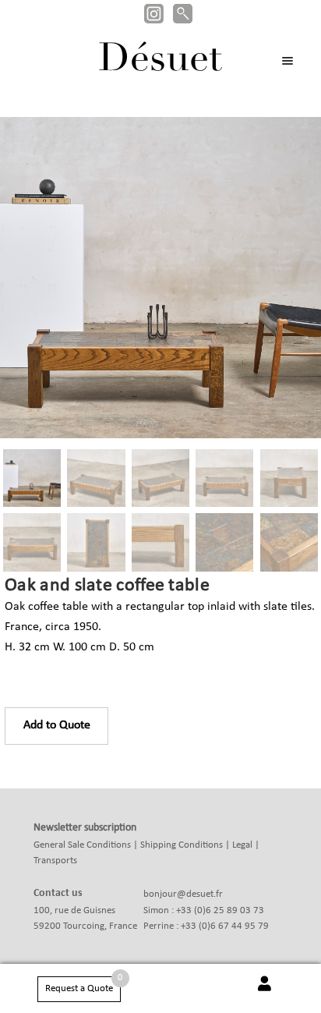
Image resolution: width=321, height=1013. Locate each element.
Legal (242, 845)
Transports (55, 860)
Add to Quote (56, 725)
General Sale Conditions (82, 845)
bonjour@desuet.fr (183, 894)
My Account (264, 992)
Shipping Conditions (181, 845)
